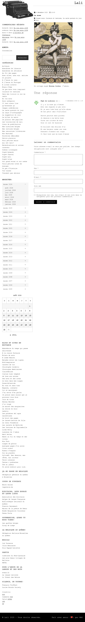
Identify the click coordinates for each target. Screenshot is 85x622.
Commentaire (39, 152)
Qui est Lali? (8, 143)
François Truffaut (9, 585)
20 (21, 320)
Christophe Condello (10, 367)
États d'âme (7, 87)
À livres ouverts (9, 85)
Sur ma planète (8, 453)
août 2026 (9, 188)
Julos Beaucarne (8, 546)
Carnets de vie (8, 365)
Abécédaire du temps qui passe (15, 348)
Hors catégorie (8, 101)
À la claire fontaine (11, 353)
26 (17, 325)
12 (17, 315)
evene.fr (5, 573)
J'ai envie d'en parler (12, 392)
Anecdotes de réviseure (12, 71)
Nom (36, 168)
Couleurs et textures (11, 92)
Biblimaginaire (8, 362)
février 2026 (10, 202)
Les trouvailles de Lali (12, 122)
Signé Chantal (8, 154)
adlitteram (6, 351)
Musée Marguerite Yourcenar (13, 511)
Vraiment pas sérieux (11, 173)
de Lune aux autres (10, 376)
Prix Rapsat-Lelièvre (11, 548)
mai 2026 (8, 195)
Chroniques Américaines (12, 369)
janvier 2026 (10, 204)
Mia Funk (5, 441)
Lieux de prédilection (11, 124)
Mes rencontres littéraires (13, 131)
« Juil (13, 335)
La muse (37, 15)
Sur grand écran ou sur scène (14, 161)
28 (26, 325)
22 (30, 320)
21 (26, 320)
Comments (7, 597)
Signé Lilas (7, 159)
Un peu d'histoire (9, 168)
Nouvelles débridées (10, 136)
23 (4, 325)
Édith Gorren (7, 485)
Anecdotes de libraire (11, 68)
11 (13, 315)
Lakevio (5, 411)
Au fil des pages (9, 73)
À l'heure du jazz (9, 80)
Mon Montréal (7, 133)
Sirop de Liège (8, 525)
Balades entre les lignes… (13, 360)
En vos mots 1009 (21, 28)
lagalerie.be (7, 487)
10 (9, 315)
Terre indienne (8, 460)
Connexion (7, 51)
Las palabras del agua (11, 413)
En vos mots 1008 (21, 42)
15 (30, 315)
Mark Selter (7, 434)
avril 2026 (9, 197)
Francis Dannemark (9, 506)
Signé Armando (8, 152)
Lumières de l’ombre (10, 432)
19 (17, 320)
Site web (37, 186)
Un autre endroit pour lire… (14, 467)
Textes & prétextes (10, 462)
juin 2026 (9, 192)
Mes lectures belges (10, 129)
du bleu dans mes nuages (12, 381)
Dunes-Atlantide (8, 383)
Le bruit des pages (10, 418)
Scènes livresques (9, 150)
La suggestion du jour (11, 115)
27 (21, 325)
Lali (78, 3)
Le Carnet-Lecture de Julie (13, 420)
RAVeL (4, 563)
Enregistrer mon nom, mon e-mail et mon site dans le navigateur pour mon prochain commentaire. (59, 195)
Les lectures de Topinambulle (14, 427)
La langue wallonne (10, 575)
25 (13, 325)
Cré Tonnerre (7, 543)
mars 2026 (9, 199)
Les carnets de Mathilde (12, 425)
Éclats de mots (8, 355)
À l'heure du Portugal (11, 82)
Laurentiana (7, 416)
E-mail (37, 177)
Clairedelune (7, 372)
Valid (7, 599)
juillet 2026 (10, 190)
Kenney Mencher (8, 402)
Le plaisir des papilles (12, 120)
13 (21, 315)
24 (9, 325)
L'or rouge (6, 404)
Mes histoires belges (11, 126)
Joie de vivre (8, 399)
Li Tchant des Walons (11, 577)
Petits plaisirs (8, 138)
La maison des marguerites (13, 406)
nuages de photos (9, 444)
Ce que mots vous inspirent (13, 89)
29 (30, 325)
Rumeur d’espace (8, 451)
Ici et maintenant (9, 390)
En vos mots (7, 99)
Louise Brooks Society (11, 587)
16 (4, 320)
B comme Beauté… (8, 358)
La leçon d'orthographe (12, 113)
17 (9, 320)
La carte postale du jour (12, 110)
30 (4, 329)
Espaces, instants (9, 388)
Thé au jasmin (8, 465)
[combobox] (9, 57)
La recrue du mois (9, 409)
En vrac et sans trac (11, 385)
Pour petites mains (10, 140)
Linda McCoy (7, 430)
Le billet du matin (10, 117)
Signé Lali (6, 157)
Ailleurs (5, 66)
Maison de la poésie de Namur (14, 508)
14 (26, 315)
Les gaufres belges (10, 523)
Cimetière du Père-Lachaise (13, 556)
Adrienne (5, 37)
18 (13, 320)
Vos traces (6, 171)
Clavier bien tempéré (11, 374)
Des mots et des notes (11, 379)
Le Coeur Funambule (10, 423)
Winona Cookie (55, 86)
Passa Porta (7, 513)
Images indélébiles (10, 108)
